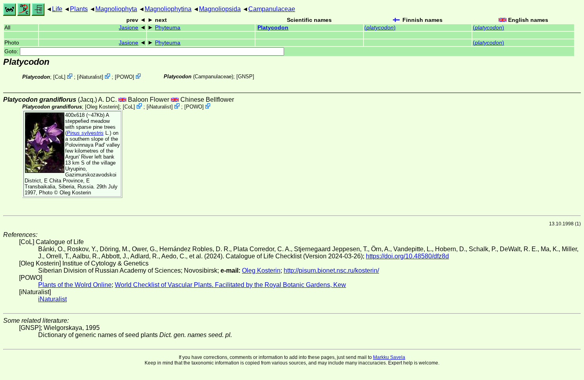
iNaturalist (90, 77)
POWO (124, 77)
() (380, 28)
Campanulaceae (271, 9)
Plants (79, 9)
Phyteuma (167, 28)
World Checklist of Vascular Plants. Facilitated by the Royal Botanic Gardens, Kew (230, 284)
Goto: (12, 51)
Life (57, 9)
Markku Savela (389, 357)
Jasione (128, 28)
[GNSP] (245, 76)
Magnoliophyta (116, 9)
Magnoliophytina (168, 9)
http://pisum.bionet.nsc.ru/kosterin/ (331, 270)
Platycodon (272, 28)
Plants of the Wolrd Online (75, 284)
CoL (59, 77)
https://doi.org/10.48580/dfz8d (407, 256)
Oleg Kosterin (102, 107)
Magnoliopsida (220, 9)
